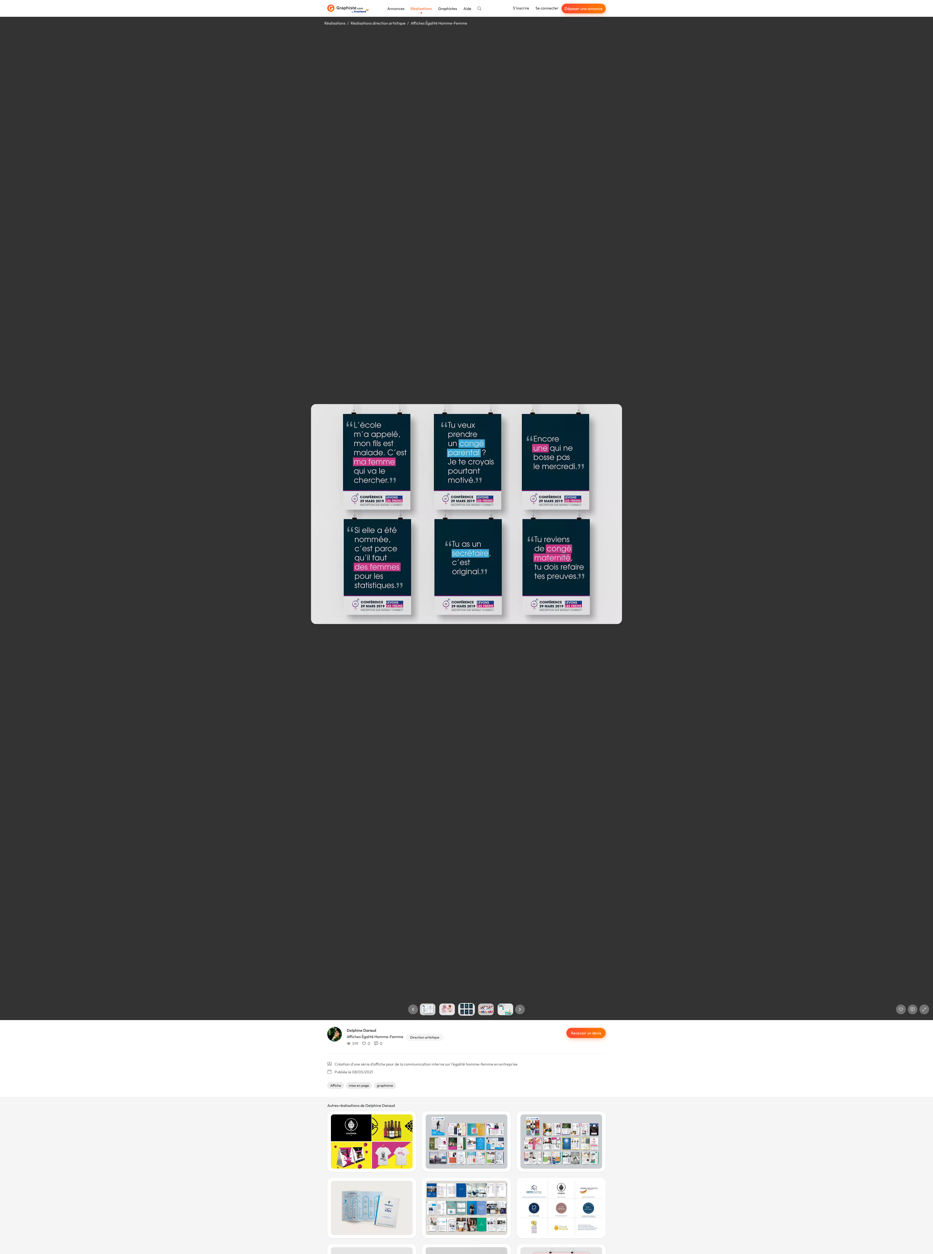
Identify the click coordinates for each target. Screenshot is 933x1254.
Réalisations (421, 8)
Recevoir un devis (586, 1033)
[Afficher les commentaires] (912, 1009)
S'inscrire (521, 8)
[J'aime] (901, 1009)
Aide (467, 8)
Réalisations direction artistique (378, 23)
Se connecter (547, 8)
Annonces (396, 8)
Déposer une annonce (584, 8)
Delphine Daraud (361, 1030)
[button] (413, 1009)
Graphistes (447, 8)
